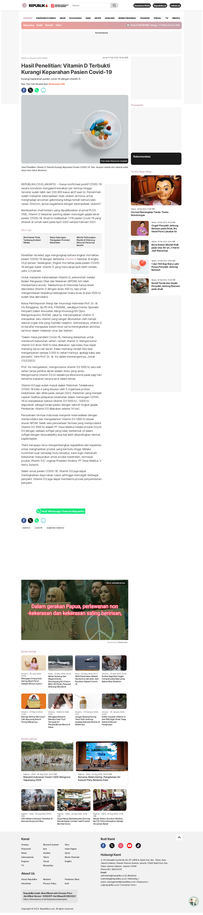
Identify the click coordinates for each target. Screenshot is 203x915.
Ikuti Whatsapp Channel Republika (63, 511)
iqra (88, 18)
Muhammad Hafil (57, 84)
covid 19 (38, 528)
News (24, 853)
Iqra (45, 848)
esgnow (145, 18)
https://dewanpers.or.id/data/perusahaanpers (45, 899)
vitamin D (70, 259)
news (98, 18)
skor (62, 18)
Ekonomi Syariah (46, 18)
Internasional (27, 857)
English (68, 861)
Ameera (25, 844)
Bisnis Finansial (127, 18)
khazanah (75, 18)
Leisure (32, 58)
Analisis (46, 853)
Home (24, 58)
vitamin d (26, 528)
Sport (67, 853)
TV (166, 18)
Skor (67, 844)
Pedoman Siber (72, 879)
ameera (27, 18)
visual (157, 18)
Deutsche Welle (142, 5)
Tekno (58, 25)
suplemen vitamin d (55, 528)
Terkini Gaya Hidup (141, 171)
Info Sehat (42, 58)
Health (39, 25)
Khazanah (26, 848)
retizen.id (175, 5)
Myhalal (49, 25)
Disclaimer (26, 883)
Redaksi (47, 879)
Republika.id (160, 5)
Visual (46, 861)
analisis (109, 18)
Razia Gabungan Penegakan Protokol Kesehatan (60, 240)
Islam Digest (71, 848)
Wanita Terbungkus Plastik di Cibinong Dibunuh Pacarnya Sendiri (86, 241)
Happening (28, 25)
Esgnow (25, 861)
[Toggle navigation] (24, 5)
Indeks (176, 18)
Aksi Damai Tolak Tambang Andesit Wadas (32, 240)
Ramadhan (48, 865)
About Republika (29, 879)
